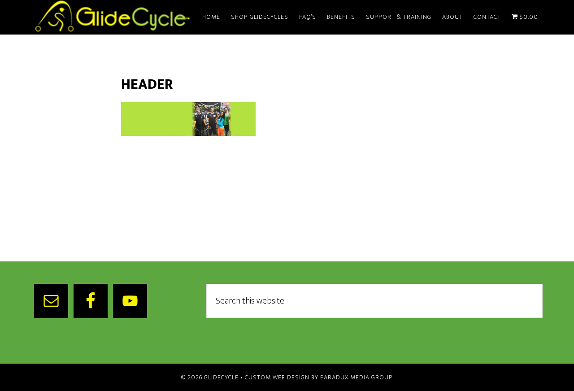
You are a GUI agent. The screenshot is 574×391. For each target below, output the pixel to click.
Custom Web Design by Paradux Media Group (319, 377)
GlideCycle (112, 17)
